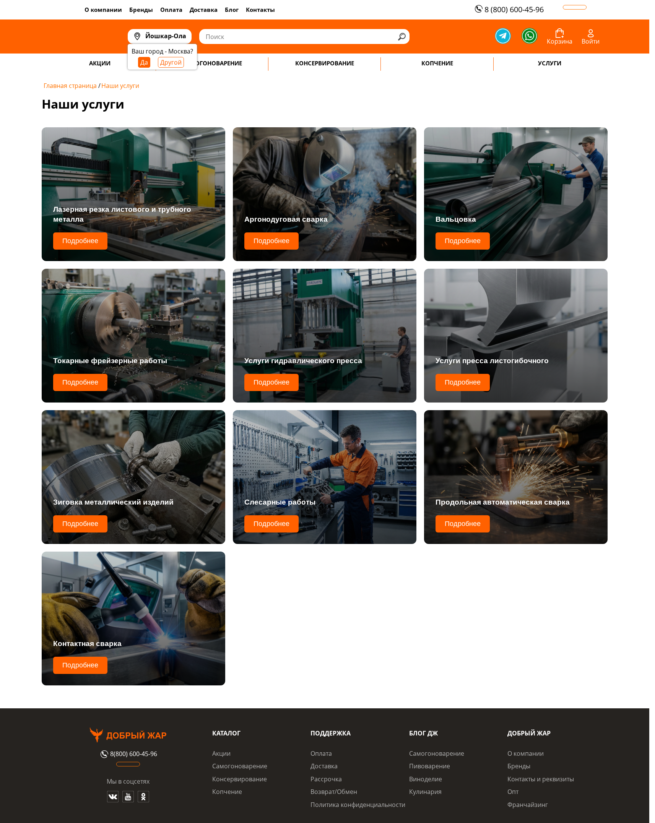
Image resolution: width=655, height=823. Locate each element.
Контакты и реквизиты (540, 779)
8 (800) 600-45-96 (514, 9)
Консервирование (239, 779)
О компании (103, 9)
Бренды (141, 9)
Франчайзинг (527, 804)
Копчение (227, 791)
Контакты (260, 9)
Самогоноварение (239, 766)
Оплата (171, 9)
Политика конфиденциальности (357, 804)
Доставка (204, 9)
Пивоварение (429, 766)
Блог (232, 9)
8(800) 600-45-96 (133, 754)
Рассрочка (326, 779)
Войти (591, 41)
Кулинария (425, 791)
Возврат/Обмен (333, 791)
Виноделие (425, 779)
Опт (512, 791)
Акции (221, 753)
